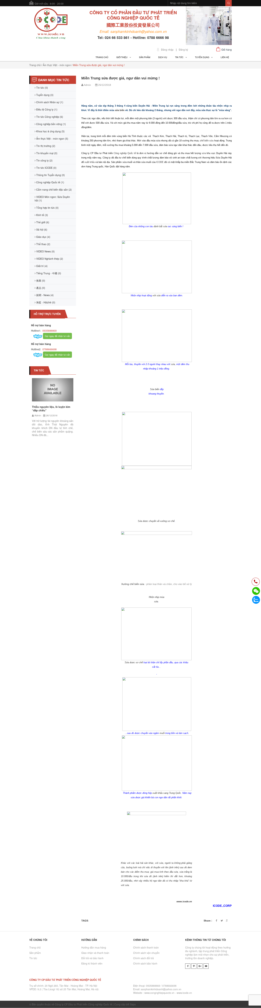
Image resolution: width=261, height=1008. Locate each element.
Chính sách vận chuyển (146, 953)
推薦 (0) (40, 280)
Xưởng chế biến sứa (132, 584)
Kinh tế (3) (42, 215)
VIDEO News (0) (45, 251)
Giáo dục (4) (43, 237)
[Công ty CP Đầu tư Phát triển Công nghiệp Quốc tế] (51, 24)
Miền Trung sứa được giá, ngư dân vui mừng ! (120, 78)
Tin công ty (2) (44, 160)
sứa (204, 153)
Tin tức (33, 958)
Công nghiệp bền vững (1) (51, 124)
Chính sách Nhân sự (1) (49, 102)
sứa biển (120, 110)
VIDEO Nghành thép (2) (49, 258)
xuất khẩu (90, 162)
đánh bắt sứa (160, 226)
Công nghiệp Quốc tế (125, 153)
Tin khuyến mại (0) (46, 153)
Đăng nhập (167, 49)
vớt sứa (157, 295)
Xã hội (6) (41, 229)
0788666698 (49, 349)
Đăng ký (183, 49)
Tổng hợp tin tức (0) (47, 207)
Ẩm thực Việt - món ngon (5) (52, 138)
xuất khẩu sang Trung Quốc (167, 793)
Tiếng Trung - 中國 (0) (48, 273)
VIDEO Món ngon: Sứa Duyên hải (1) (52, 198)
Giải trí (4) (42, 266)
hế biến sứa (207, 140)
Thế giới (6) (42, 222)
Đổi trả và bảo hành (92, 958)
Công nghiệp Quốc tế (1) (50, 182)
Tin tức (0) (42, 87)
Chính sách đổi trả (143, 958)
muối (162, 733)
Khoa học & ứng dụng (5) (50, 131)
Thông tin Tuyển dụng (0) (50, 175)
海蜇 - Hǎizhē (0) (45, 302)
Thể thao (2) (43, 244)
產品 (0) (40, 288)
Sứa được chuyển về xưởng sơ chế (156, 521)
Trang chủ (35, 947)
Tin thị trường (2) (45, 146)
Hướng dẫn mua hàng (93, 947)
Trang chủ (35, 65)
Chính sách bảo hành (145, 963)
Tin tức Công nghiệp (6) (49, 116)
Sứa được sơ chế (134, 662)
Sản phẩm (35, 953)
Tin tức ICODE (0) (46, 167)
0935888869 (49, 330)
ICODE (160, 162)
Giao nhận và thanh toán (95, 953)
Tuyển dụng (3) (44, 95)
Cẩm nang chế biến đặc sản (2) (54, 189)
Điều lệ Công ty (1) (46, 109)
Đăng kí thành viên (91, 963)
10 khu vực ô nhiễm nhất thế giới (74, 414)
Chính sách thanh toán (146, 947)
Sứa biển (154, 389)
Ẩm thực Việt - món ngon (57, 65)
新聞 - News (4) (45, 295)
